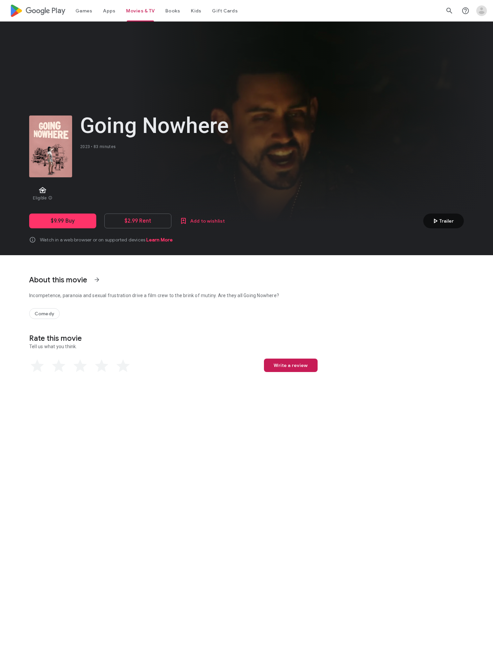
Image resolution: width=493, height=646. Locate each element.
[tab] (84, 10)
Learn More (159, 240)
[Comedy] (44, 314)
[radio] (37, 366)
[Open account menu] (482, 11)
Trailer (442, 221)
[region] (148, 194)
